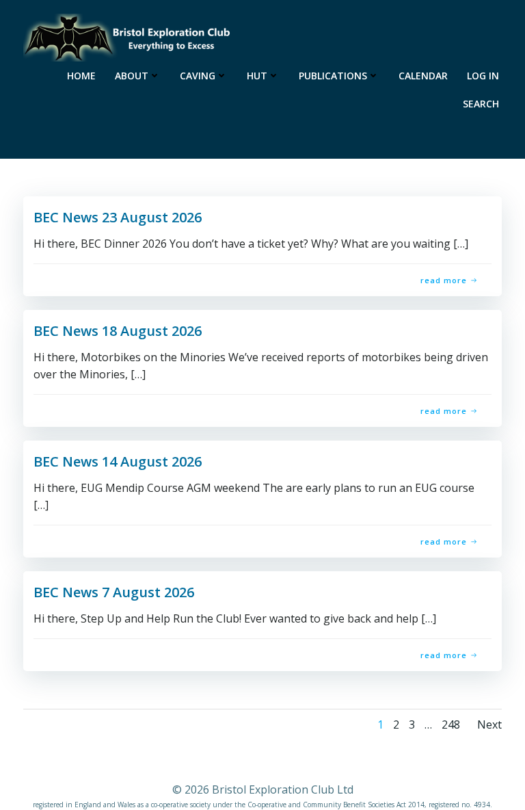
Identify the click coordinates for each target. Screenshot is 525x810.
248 (451, 724)
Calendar (423, 75)
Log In (483, 75)
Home (81, 75)
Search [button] (481, 103)
